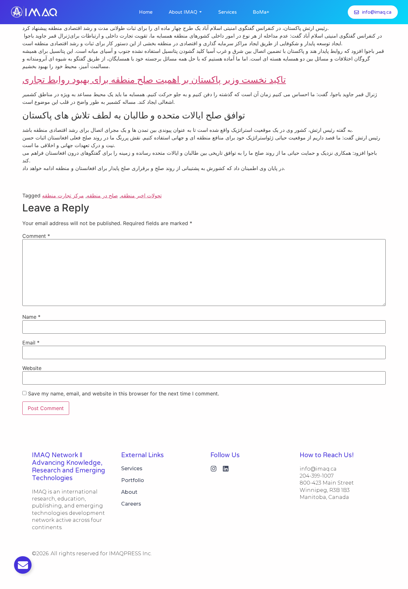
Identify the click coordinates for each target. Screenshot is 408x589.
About (129, 492)
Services (227, 12)
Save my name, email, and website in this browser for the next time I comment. (123, 393)
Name (31, 316)
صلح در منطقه (102, 195)
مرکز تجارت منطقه (63, 195)
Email (31, 342)
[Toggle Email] (23, 565)
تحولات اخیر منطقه (141, 195)
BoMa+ (261, 12)
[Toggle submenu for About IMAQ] (199, 12)
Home (146, 12)
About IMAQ (183, 12)
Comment (36, 235)
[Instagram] (213, 468)
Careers (131, 504)
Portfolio (132, 480)
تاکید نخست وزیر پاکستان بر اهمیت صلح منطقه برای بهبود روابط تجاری (154, 79)
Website (31, 368)
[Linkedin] (225, 468)
